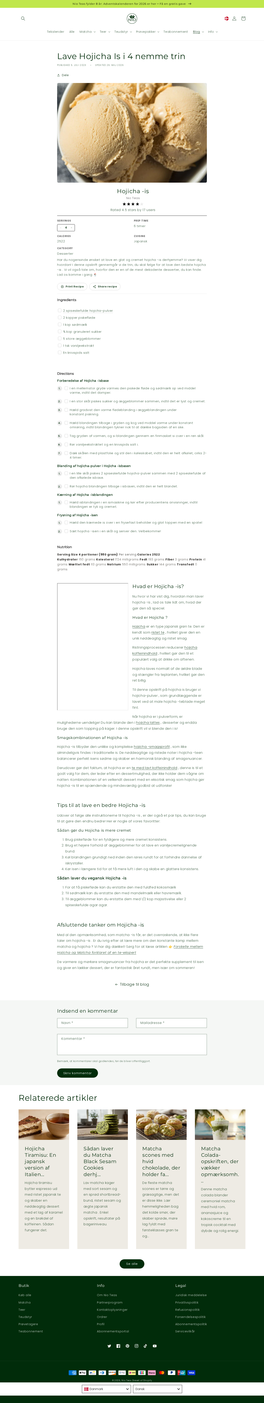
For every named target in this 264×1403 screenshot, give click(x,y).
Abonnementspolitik (191, 1324)
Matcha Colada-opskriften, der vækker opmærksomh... (220, 1165)
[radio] (124, 204)
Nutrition (64, 547)
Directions (65, 374)
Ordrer (102, 1317)
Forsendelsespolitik (190, 1317)
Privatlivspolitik (186, 1302)
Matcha (25, 1302)
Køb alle (25, 1295)
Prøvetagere (28, 1324)
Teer (22, 1310)
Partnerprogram (110, 1302)
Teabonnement (31, 1331)
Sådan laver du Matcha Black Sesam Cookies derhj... (100, 1161)
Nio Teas (126, 1380)
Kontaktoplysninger (112, 1310)
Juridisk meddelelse (191, 1295)
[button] (23, 18)
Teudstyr (25, 1317)
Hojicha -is (133, 191)
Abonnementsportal (113, 1331)
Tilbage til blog (134, 984)
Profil (101, 1324)
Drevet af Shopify (142, 1380)
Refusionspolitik (187, 1310)
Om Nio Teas (107, 1295)
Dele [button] (65, 75)
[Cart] (243, 18)
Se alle (132, 1264)
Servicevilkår (185, 1331)
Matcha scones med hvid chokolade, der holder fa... (161, 1161)
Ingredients (66, 300)
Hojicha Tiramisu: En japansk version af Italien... (40, 1161)
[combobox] (106, 1389)
